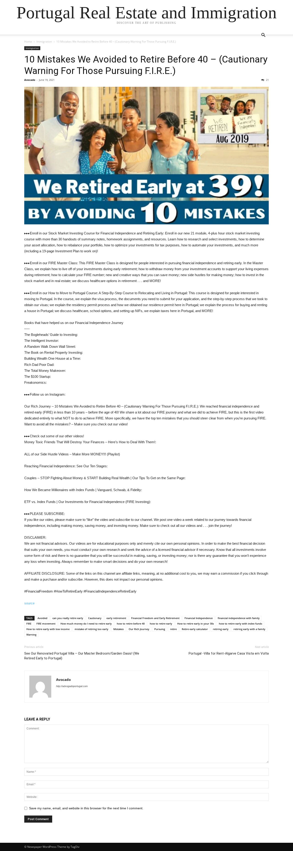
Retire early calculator (195, 629)
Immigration (44, 42)
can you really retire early (67, 618)
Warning (31, 634)
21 (267, 80)
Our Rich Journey (139, 629)
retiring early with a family (249, 629)
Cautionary (94, 618)
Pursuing (159, 629)
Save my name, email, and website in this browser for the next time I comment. (86, 808)
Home (28, 42)
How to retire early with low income (48, 629)
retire (173, 629)
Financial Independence (198, 618)
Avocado (29, 80)
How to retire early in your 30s (195, 623)
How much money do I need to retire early (86, 623)
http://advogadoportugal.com (72, 686)
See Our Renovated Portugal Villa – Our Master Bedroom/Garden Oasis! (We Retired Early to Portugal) (81, 655)
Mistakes (118, 629)
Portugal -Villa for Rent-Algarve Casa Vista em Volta (229, 653)
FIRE (28, 623)
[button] (263, 35)
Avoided (42, 618)
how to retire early (161, 623)
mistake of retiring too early (91, 629)
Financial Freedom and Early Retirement (155, 618)
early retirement (116, 618)
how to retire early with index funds (240, 623)
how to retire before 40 (131, 623)
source (29, 603)
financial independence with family (239, 618)
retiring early (220, 629)
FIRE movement (45, 623)
